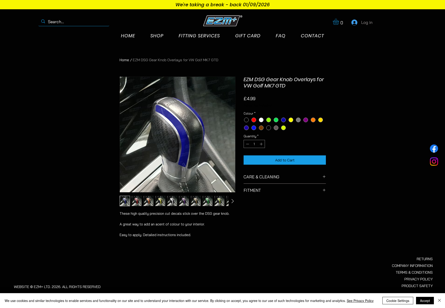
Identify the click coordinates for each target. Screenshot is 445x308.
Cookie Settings (397, 300)
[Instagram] (434, 161)
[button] (339, 22)
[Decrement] (247, 144)
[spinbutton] (254, 144)
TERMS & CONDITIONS (414, 272)
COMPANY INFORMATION (412, 265)
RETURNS (425, 259)
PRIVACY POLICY (418, 279)
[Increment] (261, 144)
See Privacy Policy (360, 300)
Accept (425, 300)
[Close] (439, 300)
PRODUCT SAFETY (417, 285)
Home (124, 60)
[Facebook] (434, 148)
